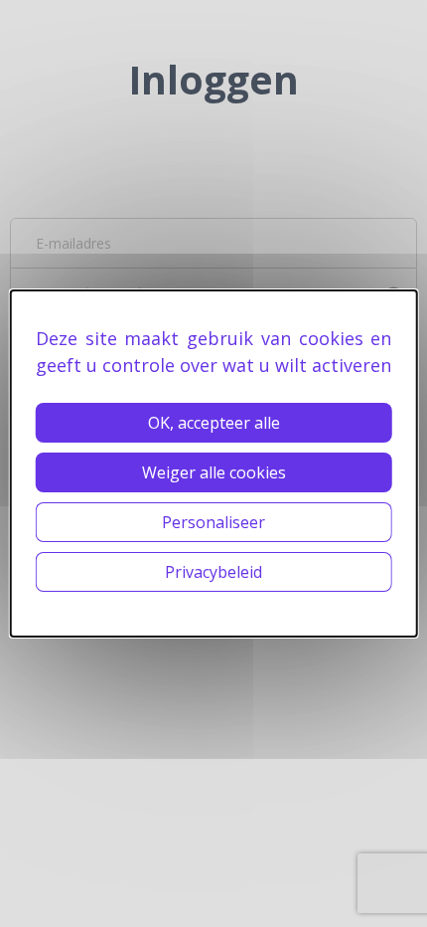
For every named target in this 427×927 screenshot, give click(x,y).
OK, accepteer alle (214, 423)
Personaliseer (213, 522)
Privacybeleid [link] (213, 572)
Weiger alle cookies (214, 472)
